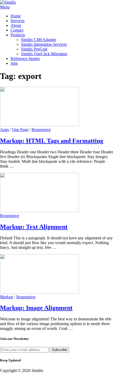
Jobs (14, 63)
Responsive (41, 129)
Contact (17, 30)
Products (18, 35)
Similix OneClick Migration (44, 54)
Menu (5, 7)
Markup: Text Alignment (34, 226)
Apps (4, 129)
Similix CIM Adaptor (38, 39)
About (16, 25)
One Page (20, 129)
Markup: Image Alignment (36, 307)
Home (16, 16)
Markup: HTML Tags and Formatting (51, 140)
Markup (6, 297)
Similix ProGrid (34, 49)
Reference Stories (25, 58)
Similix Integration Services (44, 44)
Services (17, 20)
